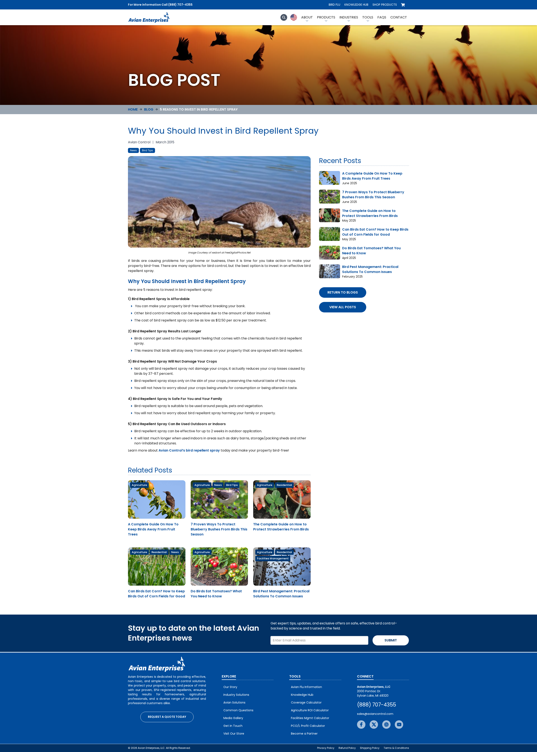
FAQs (381, 17)
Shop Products (385, 5)
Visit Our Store (233, 733)
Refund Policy (347, 748)
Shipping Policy (369, 748)
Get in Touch (232, 726)
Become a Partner (304, 733)
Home (133, 109)
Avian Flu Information (306, 687)
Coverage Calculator (306, 702)
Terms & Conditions (396, 748)
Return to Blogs (342, 292)
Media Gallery (233, 718)
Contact (398, 17)
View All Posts (342, 307)
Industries (348, 17)
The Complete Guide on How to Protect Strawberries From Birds (281, 527)
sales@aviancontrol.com (375, 714)
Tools (367, 17)
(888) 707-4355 (376, 704)
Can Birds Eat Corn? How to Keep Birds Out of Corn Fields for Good (156, 594)
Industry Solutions (236, 695)
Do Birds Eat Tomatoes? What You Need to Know (216, 594)
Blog (148, 109)
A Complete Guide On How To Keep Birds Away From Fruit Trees (153, 529)
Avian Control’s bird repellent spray (189, 450)
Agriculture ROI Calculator (310, 710)
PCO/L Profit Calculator (308, 726)
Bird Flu (334, 5)
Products (326, 17)
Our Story (230, 687)
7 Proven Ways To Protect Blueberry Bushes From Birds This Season (219, 529)
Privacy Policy (325, 748)
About (307, 17)
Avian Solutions (234, 702)
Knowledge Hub (356, 5)
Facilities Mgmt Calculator (310, 718)
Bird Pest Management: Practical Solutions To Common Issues (281, 594)
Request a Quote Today (167, 717)
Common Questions (238, 710)
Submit (391, 640)
